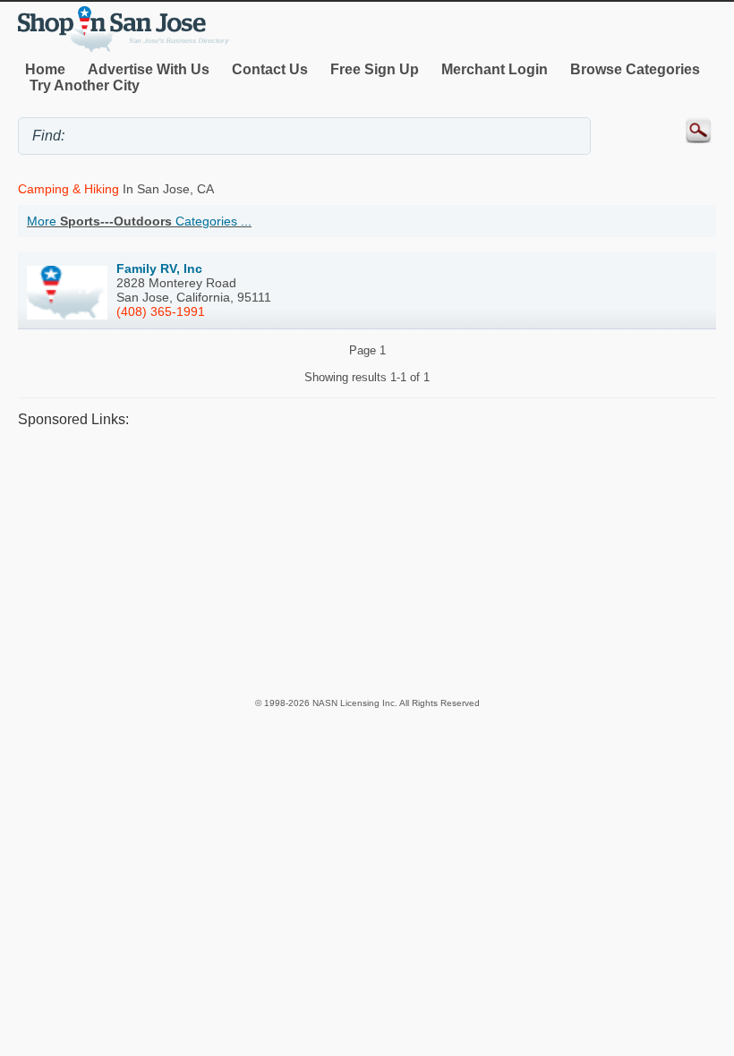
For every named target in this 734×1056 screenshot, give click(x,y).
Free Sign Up (374, 69)
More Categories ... (139, 221)
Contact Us (270, 69)
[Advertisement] (367, 562)
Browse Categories (635, 69)
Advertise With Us (148, 69)
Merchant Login (494, 69)
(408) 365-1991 (160, 311)
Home (45, 69)
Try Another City (85, 85)
